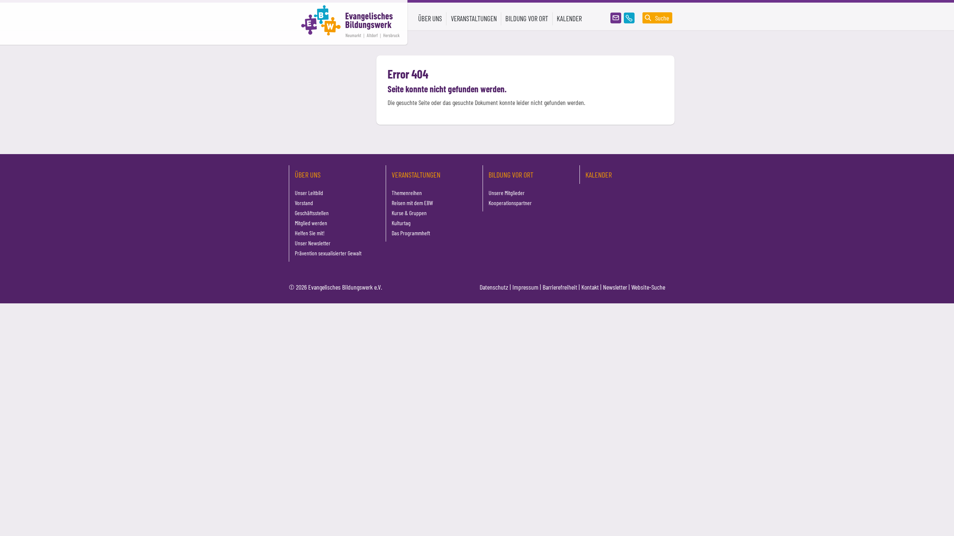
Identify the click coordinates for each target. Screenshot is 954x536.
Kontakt (590, 287)
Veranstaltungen (416, 174)
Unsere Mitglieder (507, 192)
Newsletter (615, 287)
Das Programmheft (411, 232)
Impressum (525, 287)
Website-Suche (648, 287)
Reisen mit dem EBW (412, 202)
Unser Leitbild (309, 192)
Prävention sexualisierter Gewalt (328, 252)
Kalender (569, 18)
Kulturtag (401, 222)
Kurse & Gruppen (409, 212)
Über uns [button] (430, 18)
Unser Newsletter (313, 242)
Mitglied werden (311, 222)
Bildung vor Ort (511, 174)
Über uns (307, 174)
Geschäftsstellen (312, 212)
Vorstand (304, 202)
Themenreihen (407, 192)
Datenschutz (494, 287)
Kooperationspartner (510, 202)
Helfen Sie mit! (310, 232)
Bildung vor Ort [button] (526, 18)
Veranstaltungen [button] (474, 18)
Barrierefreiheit (560, 287)
